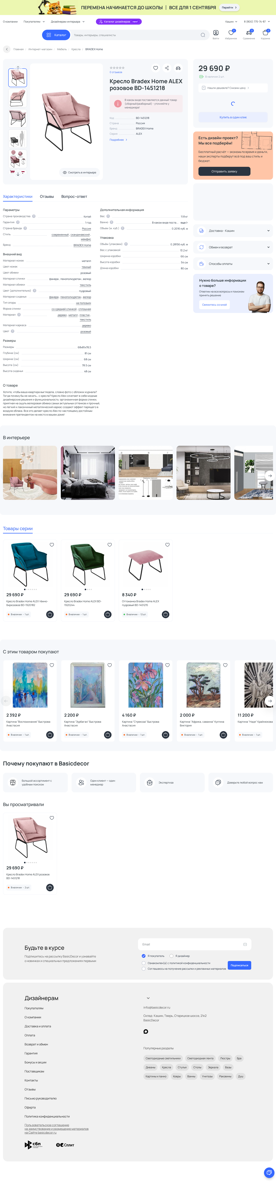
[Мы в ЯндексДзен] (169, 1031)
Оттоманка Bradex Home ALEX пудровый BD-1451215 (140, 603)
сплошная (84, 309)
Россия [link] (140, 123)
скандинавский (80, 234)
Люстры (225, 1058)
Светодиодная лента (200, 1058)
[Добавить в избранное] (155, 68)
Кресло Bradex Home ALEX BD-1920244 (83, 603)
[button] (183, 222)
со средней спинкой (64, 309)
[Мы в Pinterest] (153, 1031)
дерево (62, 315)
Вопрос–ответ (74, 196)
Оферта (30, 1107)
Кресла (166, 1067)
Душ (240, 1076)
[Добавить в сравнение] (178, 68)
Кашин (229, 21)
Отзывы (47, 196)
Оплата (30, 1035)
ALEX (139, 133)
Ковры (177, 1076)
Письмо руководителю (41, 1098)
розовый (86, 331)
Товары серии (18, 528)
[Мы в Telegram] (176, 1031)
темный (86, 267)
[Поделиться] (166, 68)
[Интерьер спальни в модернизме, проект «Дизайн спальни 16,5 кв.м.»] (88, 473)
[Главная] (22, 35)
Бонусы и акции (35, 1062)
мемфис (86, 239)
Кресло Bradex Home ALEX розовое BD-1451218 (28, 876)
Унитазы (207, 1076)
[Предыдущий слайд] (18, 67)
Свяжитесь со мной (214, 304)
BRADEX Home (144, 128)
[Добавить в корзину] (50, 614)
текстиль (85, 285)
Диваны (150, 1067)
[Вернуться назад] (7, 49)
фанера (54, 297)
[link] (117, 68)
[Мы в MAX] (145, 1031)
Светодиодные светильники (163, 1058)
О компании (10, 21)
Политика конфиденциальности (47, 1116)
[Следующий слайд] (18, 174)
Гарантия (31, 1053)
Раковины (225, 1076)
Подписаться (239, 965)
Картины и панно (156, 1076)
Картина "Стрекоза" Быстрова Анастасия (140, 723)
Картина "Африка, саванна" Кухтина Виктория (202, 723)
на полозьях (83, 303)
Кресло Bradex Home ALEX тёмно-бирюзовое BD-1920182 (27, 603)
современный (60, 234)
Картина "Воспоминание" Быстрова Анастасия (28, 723)
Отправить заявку (224, 171)
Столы (197, 1067)
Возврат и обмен (36, 1044)
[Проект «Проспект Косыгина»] (203, 473)
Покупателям (34, 1008)
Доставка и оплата (38, 1026)
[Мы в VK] (161, 1031)
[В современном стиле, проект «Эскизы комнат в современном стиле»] (30, 473)
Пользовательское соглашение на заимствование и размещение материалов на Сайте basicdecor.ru (57, 1128)
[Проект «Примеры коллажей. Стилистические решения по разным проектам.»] (146, 473)
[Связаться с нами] (269, 1172)
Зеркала (213, 1067)
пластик (85, 315)
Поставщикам (34, 1071)
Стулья (182, 1067)
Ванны (191, 1076)
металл (73, 315)
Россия (86, 228)
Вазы (228, 1067)
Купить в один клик (233, 117)
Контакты (31, 1080)
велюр (87, 297)
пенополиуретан (70, 297)
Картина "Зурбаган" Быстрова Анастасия (82, 723)
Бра (239, 1058)
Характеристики (17, 196)
